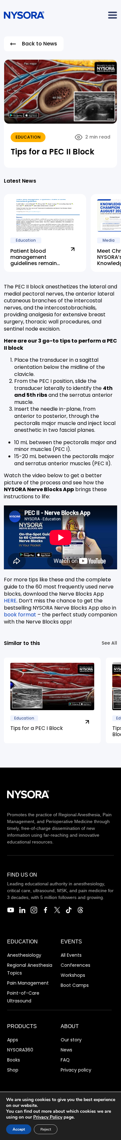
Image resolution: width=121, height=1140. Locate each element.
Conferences (75, 965)
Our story (71, 1040)
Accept (19, 1129)
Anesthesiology (24, 955)
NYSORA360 (20, 1050)
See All (109, 643)
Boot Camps (75, 985)
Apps (12, 1040)
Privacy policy (76, 1070)
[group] (52, 700)
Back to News (39, 43)
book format (20, 614)
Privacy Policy (47, 1117)
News (66, 1050)
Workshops (73, 975)
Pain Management (28, 983)
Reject (45, 1129)
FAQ (65, 1060)
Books (13, 1060)
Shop (12, 1070)
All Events (71, 955)
